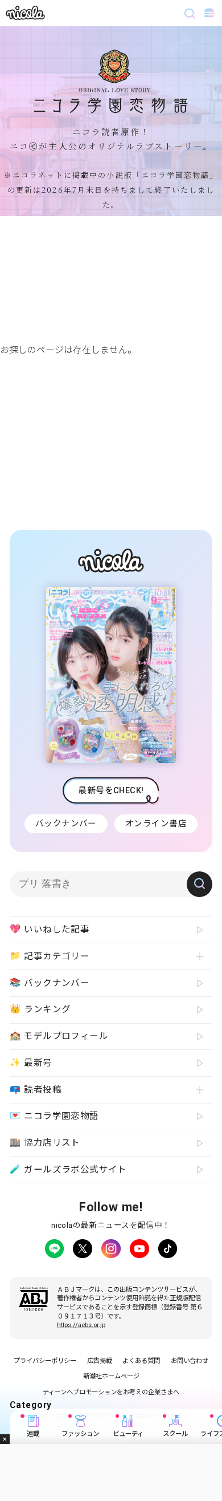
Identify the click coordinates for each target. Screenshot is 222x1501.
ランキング (40, 1009)
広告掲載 (99, 1361)
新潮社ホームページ (111, 1376)
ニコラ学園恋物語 (54, 1115)
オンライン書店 (156, 823)
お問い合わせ (189, 1361)
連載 (33, 1434)
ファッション (80, 1434)
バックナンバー (66, 823)
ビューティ (128, 1434)
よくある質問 (141, 1361)
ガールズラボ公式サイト (68, 1169)
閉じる (5, 1439)
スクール (175, 1434)
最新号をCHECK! (110, 790)
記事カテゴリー (50, 956)
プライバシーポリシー (45, 1361)
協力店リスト (45, 1142)
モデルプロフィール (59, 1036)
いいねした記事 (50, 929)
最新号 (31, 1062)
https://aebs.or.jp (81, 1325)
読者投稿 (35, 1089)
